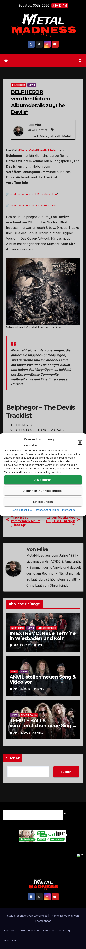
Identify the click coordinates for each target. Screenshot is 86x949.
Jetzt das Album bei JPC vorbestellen (33, 205)
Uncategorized (47, 628)
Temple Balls (29, 715)
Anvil (14, 671)
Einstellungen (43, 502)
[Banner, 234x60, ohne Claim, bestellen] (42, 835)
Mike (38, 125)
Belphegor (18, 85)
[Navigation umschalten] (43, 61)
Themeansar (43, 920)
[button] (80, 442)
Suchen (13, 758)
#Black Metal (38, 136)
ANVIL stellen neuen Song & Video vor (43, 679)
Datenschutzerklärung (47, 509)
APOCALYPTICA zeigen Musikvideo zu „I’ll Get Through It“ (60, 519)
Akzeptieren (43, 480)
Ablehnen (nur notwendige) (43, 491)
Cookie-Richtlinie (21, 509)
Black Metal (28, 150)
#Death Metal (60, 136)
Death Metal (47, 150)
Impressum (68, 509)
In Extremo (17, 628)
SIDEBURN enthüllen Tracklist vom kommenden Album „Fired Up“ (26, 519)
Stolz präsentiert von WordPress (27, 915)
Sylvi (41, 645)
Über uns (8, 930)
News (32, 85)
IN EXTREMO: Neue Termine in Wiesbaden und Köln (43, 635)
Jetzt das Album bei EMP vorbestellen (33, 194)
